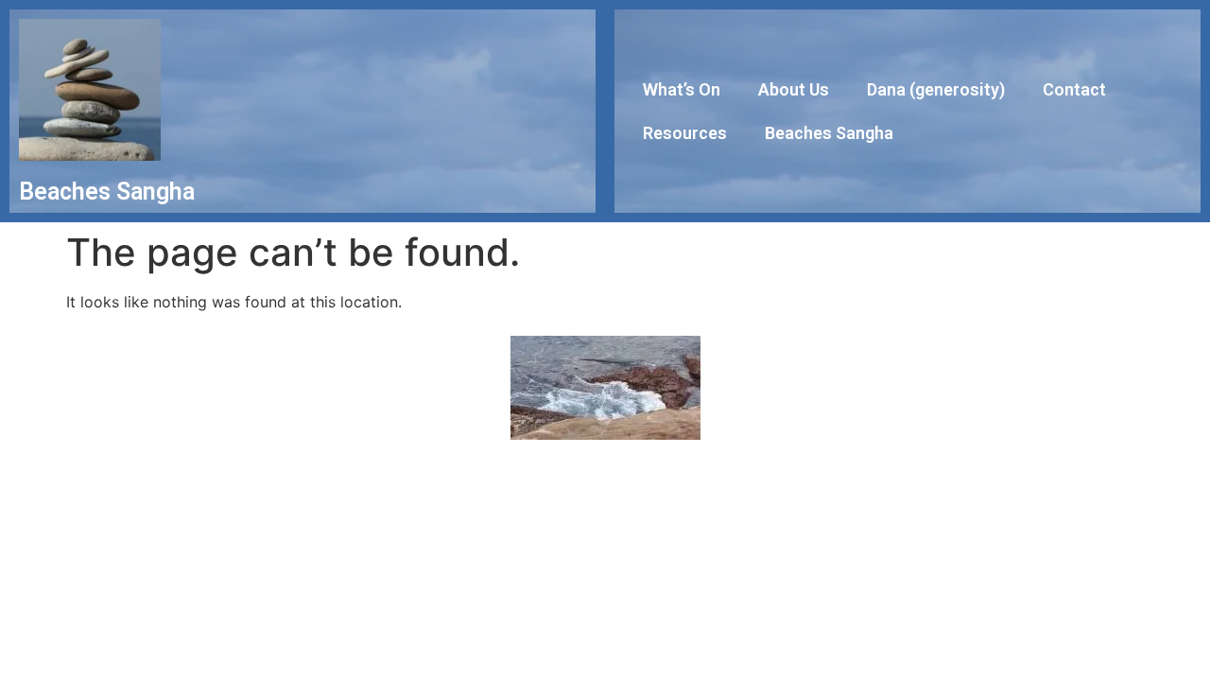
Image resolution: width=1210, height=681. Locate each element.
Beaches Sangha (829, 133)
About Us (793, 89)
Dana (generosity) (936, 89)
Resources (685, 133)
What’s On (681, 89)
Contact (1074, 89)
